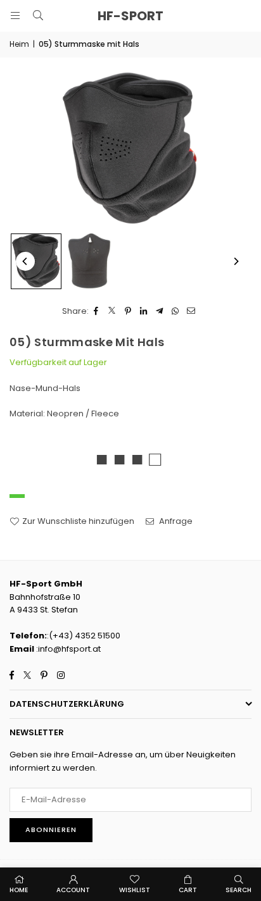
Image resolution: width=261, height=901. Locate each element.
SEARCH (238, 890)
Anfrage (175, 521)
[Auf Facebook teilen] (96, 311)
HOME (19, 890)
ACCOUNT (73, 890)
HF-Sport (130, 15)
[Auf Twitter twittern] (112, 311)
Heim (19, 44)
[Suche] (38, 15)
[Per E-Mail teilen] (191, 311)
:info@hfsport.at (67, 649)
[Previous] (25, 261)
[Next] (235, 261)
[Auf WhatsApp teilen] (176, 311)
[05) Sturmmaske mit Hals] (36, 261)
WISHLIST (134, 890)
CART (188, 890)
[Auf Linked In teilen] (144, 311)
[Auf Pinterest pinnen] (128, 311)
